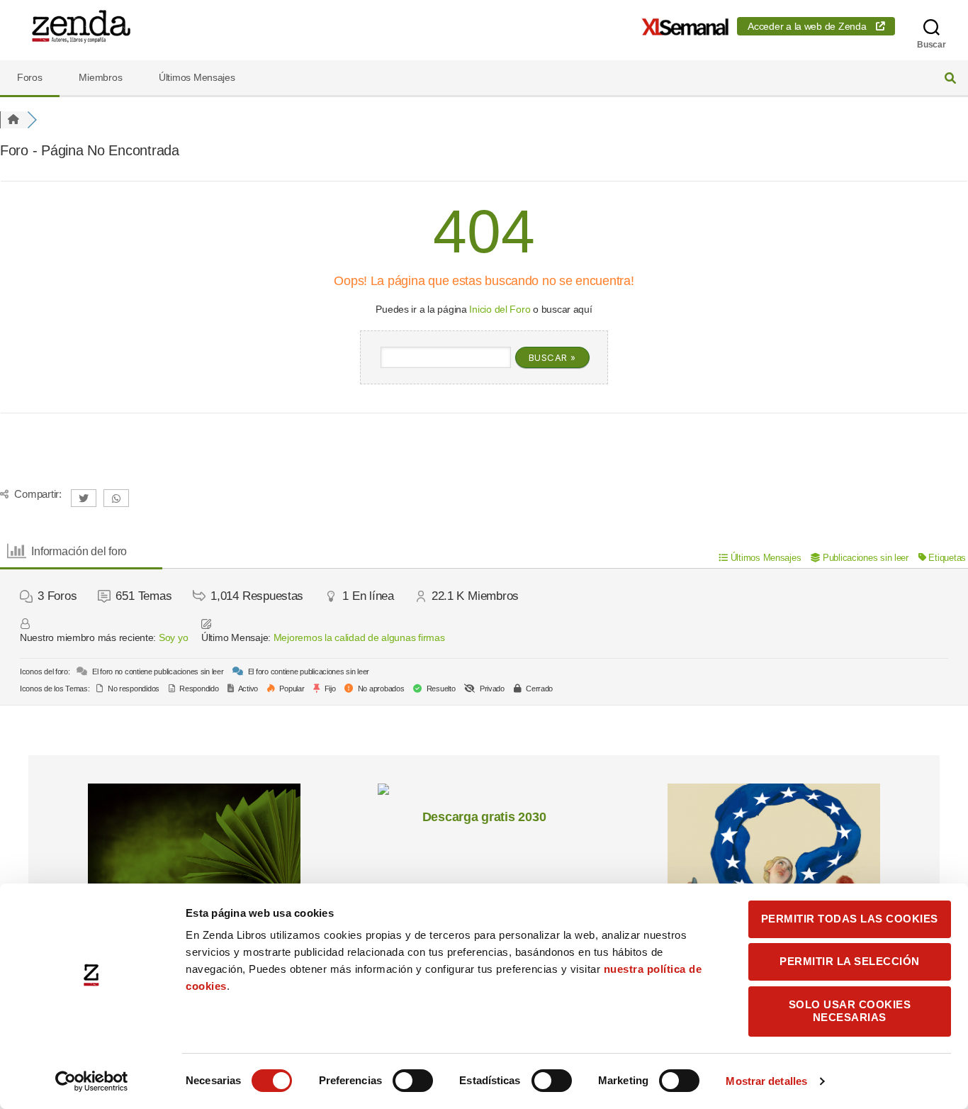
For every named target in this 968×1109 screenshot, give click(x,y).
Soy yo (173, 637)
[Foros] (13, 120)
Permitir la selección (850, 961)
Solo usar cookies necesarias (850, 1011)
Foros (30, 77)
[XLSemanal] (685, 26)
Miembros (100, 77)
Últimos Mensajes (197, 77)
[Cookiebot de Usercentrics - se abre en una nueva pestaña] (92, 1081)
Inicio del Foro (499, 309)
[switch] (413, 1082)
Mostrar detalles (766, 1081)
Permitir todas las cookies (849, 919)
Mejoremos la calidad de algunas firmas (359, 637)
